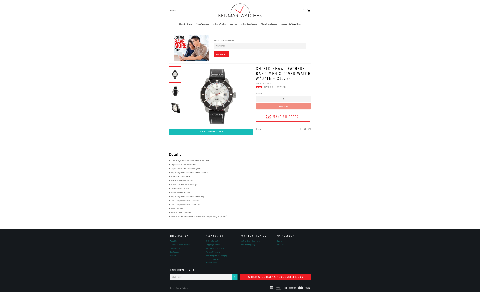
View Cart (280, 245)
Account (173, 10)
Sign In (279, 241)
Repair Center (211, 263)
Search (173, 256)
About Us (173, 241)
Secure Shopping (248, 245)
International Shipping (215, 248)
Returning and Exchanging (216, 256)
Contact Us (174, 252)
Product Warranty (213, 259)
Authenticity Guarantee (250, 241)
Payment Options (213, 252)
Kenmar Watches (182, 288)
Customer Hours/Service (180, 245)
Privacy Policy (175, 248)
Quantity (260, 93)
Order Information (213, 241)
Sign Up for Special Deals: (224, 40)
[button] (185, 24)
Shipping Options (213, 245)
